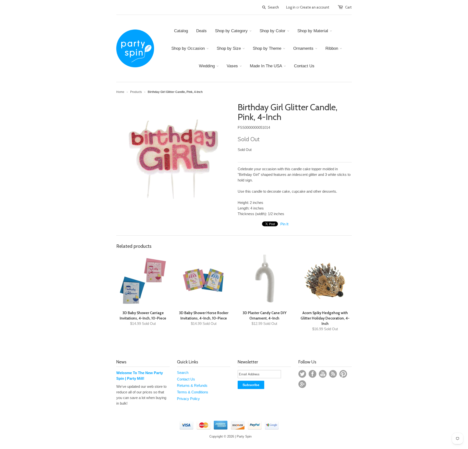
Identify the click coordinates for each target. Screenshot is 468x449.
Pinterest (343, 374)
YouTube (323, 374)
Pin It (284, 224)
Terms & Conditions (192, 392)
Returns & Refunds (192, 385)
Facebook (312, 374)
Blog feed (333, 374)
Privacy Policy (188, 399)
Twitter (302, 374)
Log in (290, 7)
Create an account (314, 7)
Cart (348, 7)
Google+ (302, 384)
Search (182, 372)
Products (136, 92)
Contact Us (186, 379)
